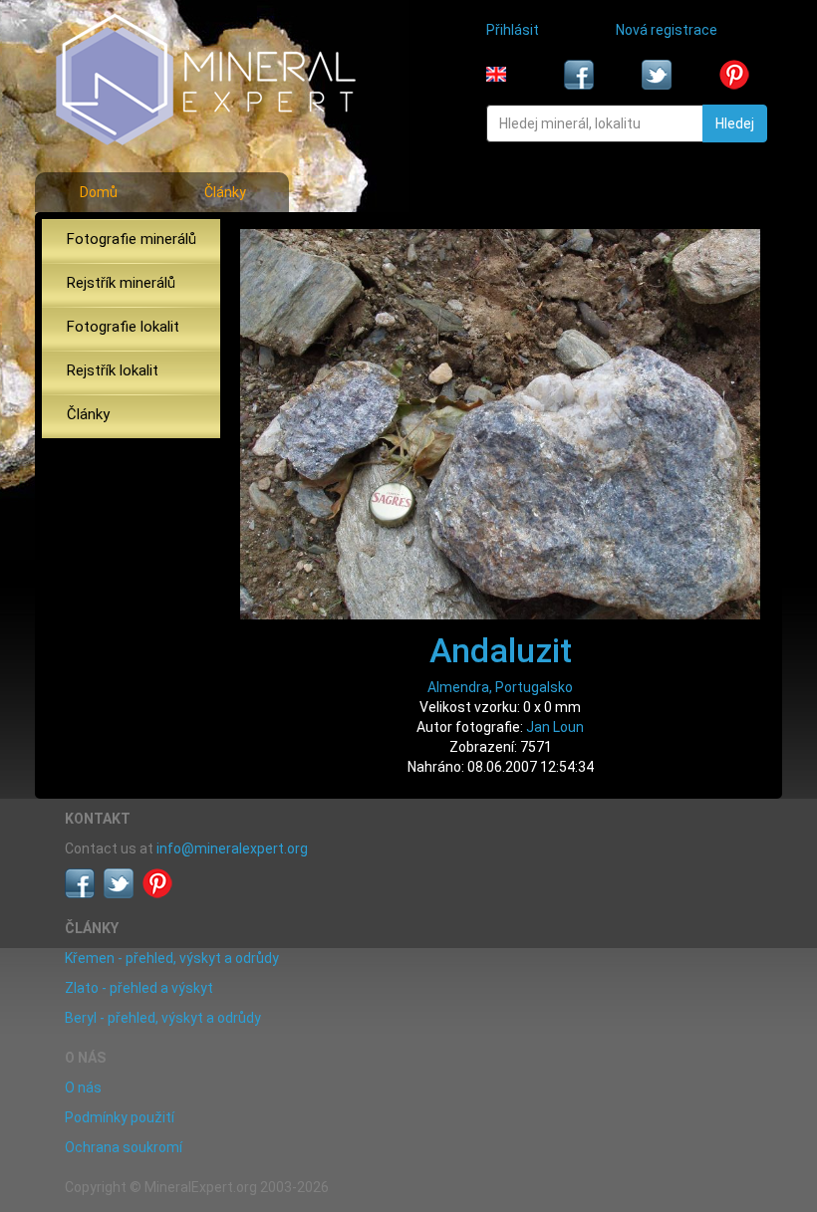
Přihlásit (512, 30)
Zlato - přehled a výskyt (139, 988)
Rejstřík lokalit (112, 370)
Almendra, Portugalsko (500, 687)
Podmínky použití (119, 1117)
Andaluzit (500, 650)
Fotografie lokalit (123, 327)
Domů (99, 192)
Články (225, 192)
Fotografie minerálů (131, 239)
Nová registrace (666, 30)
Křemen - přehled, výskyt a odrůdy (172, 958)
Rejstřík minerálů (121, 283)
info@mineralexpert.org (232, 848)
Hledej (734, 123)
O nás (83, 1087)
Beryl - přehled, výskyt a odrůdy (163, 1018)
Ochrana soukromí (123, 1147)
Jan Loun (555, 727)
